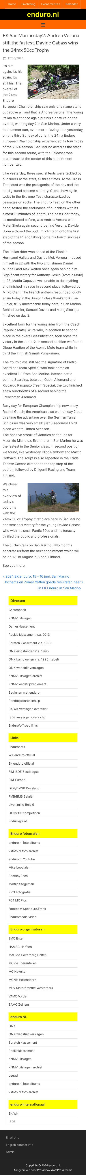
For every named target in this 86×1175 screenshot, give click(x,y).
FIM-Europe (17, 780)
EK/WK (13, 1113)
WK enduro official (22, 755)
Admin (10, 1152)
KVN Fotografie (19, 892)
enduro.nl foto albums (24, 842)
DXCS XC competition (24, 813)
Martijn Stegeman (21, 884)
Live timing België (21, 804)
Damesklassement (22, 626)
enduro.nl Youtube (22, 859)
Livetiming (29, 4)
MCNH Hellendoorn (22, 980)
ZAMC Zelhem (19, 1004)
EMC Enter (16, 938)
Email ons (12, 1137)
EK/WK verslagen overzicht (28, 709)
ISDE (12, 1121)
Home (12, 4)
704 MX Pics (18, 900)
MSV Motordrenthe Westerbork (31, 988)
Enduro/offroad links (23, 725)
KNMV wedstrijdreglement (27, 684)
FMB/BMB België (20, 796)
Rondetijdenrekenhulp (24, 700)
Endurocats (17, 747)
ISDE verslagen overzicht (27, 717)
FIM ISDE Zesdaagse (24, 771)
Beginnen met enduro (24, 692)
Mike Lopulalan (19, 867)
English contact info (19, 1144)
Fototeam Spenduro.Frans (27, 909)
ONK (12, 1026)
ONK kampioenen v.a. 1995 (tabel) (34, 659)
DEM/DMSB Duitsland (24, 788)
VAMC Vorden (18, 996)
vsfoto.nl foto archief (23, 851)
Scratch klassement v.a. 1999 (30, 643)
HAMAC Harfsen (20, 947)
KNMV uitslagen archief (25, 676)
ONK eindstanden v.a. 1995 (29, 651)
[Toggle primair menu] (43, 24)
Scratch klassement (23, 1042)
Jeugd (13, 1075)
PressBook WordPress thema (54, 1170)
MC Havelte (17, 971)
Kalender (72, 4)
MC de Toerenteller (22, 963)
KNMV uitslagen (20, 618)
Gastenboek (17, 610)
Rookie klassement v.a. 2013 (29, 634)
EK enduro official (21, 763)
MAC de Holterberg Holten (28, 955)
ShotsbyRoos (18, 876)
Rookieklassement (22, 1051)
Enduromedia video (22, 917)
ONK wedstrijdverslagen (26, 668)
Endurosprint (18, 821)
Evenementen (50, 4)
